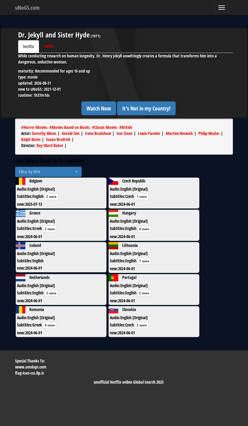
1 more (142, 196)
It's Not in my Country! (146, 108)
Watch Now (98, 108)
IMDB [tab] (49, 46)
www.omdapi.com (30, 367)
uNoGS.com (27, 7)
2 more (51, 196)
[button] (48, 172)
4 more (144, 228)
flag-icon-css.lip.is (29, 373)
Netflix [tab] (28, 46)
